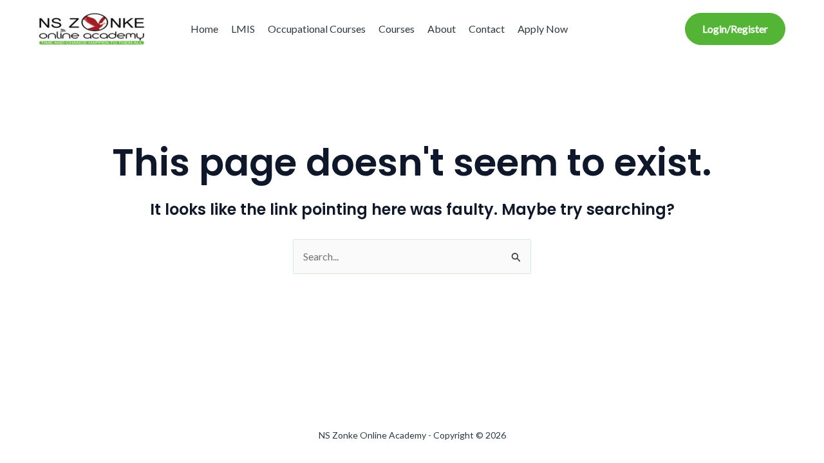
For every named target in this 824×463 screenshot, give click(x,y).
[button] (735, 29)
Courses (397, 29)
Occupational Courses (317, 29)
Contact (487, 29)
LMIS (243, 29)
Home (204, 29)
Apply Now (543, 29)
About (441, 29)
